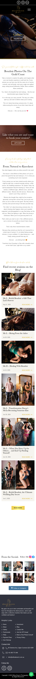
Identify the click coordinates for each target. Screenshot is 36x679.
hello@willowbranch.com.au (16, 657)
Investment (20, 624)
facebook (19, 2)
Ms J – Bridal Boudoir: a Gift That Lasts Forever (17, 299)
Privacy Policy (21, 637)
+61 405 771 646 (13, 652)
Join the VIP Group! (22, 632)
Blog (18, 627)
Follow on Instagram (19, 588)
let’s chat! (18, 143)
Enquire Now (18, 39)
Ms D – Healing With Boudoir (15, 366)
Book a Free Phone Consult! (25, 635)
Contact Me (20, 629)
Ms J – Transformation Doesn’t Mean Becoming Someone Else (15, 409)
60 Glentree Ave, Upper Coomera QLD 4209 (20, 647)
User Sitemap (7, 640)
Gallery (5, 629)
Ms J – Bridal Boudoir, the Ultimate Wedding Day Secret (17, 493)
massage (27, 2)
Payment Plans (7, 637)
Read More (18, 508)
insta (23, 2)
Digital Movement (19, 676)
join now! (18, 539)
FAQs (4, 635)
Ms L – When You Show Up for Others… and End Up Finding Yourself (16, 450)
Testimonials (6, 632)
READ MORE (26, 304)
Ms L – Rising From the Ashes (15, 333)
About (4, 627)
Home (4, 624)
